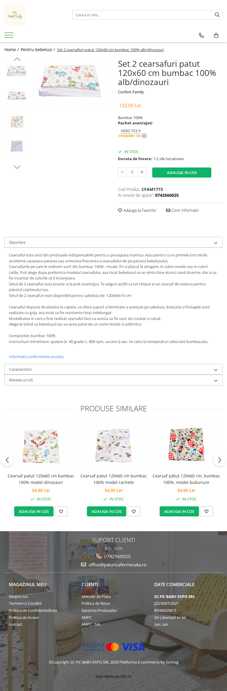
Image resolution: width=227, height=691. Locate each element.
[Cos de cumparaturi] (216, 35)
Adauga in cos (182, 172)
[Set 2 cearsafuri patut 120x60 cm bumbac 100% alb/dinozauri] (71, 82)
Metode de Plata (96, 596)
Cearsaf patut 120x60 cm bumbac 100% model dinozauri (41, 479)
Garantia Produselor (99, 610)
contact (15, 624)
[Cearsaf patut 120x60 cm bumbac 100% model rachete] (113, 446)
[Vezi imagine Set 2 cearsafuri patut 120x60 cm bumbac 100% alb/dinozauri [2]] (17, 121)
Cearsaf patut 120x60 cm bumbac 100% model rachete (113, 479)
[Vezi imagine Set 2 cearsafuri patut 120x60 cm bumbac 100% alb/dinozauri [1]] (17, 96)
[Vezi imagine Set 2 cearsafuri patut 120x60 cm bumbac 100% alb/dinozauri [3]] (17, 147)
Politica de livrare (24, 617)
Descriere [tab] (17, 242)
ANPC (87, 617)
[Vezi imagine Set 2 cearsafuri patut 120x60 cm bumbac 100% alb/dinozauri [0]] (17, 71)
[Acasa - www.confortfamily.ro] (34, 14)
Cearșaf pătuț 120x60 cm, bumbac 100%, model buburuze (186, 479)
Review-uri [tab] (21, 380)
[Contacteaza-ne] (201, 35)
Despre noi (18, 596)
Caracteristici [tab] (20, 369)
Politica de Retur (96, 603)
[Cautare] (217, 15)
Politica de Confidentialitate (33, 610)
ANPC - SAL (91, 624)
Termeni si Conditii (25, 603)
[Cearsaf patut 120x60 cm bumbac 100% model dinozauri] (41, 446)
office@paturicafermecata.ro (116, 565)
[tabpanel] (71, 82)
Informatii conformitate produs (36, 356)
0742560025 (117, 556)
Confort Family (131, 92)
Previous (17, 60)
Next (17, 166)
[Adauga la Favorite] (61, 511)
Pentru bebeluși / (38, 49)
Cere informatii (184, 210)
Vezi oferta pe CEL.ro (113, 676)
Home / (12, 49)
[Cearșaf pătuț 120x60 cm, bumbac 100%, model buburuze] (186, 446)
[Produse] (9, 36)
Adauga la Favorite (139, 210)
